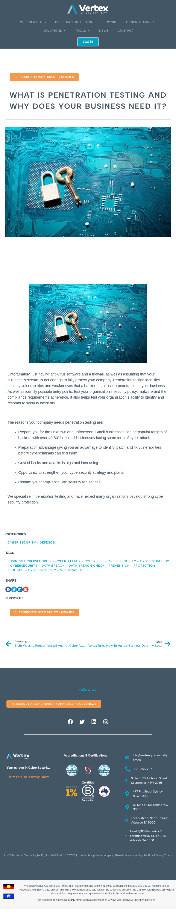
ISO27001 (110, 22)
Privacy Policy (39, 777)
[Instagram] (105, 721)
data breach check (87, 565)
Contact (126, 31)
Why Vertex (31, 22)
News (104, 31)
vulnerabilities (74, 570)
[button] (8, 589)
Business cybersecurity (30, 561)
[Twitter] (82, 721)
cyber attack (68, 561)
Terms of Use (17, 777)
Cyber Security (22, 542)
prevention (119, 565)
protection (144, 565)
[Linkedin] (93, 721)
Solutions (52, 31)
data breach (53, 565)
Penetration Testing (74, 22)
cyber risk (94, 561)
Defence (47, 542)
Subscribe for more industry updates (44, 77)
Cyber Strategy (154, 561)
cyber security (122, 561)
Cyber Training (140, 22)
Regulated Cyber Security (32, 570)
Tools (80, 31)
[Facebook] (70, 721)
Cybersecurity (24, 565)
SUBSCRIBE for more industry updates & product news (54, 703)
